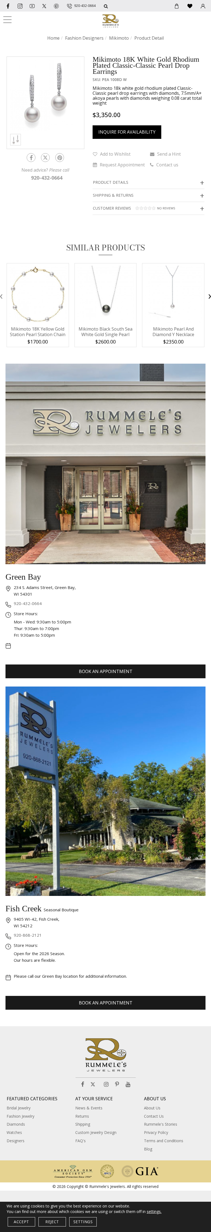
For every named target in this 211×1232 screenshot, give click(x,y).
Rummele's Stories (160, 1124)
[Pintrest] (59, 157)
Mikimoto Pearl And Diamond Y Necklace (173, 331)
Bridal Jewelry (18, 1108)
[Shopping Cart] (176, 5)
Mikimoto (119, 38)
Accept (21, 1221)
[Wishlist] (189, 5)
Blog (148, 1149)
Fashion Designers (84, 38)
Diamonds (16, 1124)
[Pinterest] (117, 1084)
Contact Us (154, 1116)
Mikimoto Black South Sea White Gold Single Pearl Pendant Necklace (105, 334)
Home (53, 38)
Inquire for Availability (127, 132)
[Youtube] (32, 5)
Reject (52, 1221)
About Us (152, 1108)
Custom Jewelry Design (95, 1132)
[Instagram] (106, 1084)
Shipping (82, 1124)
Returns (82, 1116)
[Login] (203, 5)
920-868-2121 (28, 935)
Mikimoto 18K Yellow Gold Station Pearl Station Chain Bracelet (37, 334)
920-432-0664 (28, 603)
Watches (14, 1132)
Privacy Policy (156, 1132)
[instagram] (20, 5)
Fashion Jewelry (20, 1116)
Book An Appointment (105, 671)
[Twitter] (44, 5)
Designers (15, 1140)
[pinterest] (56, 5)
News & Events (88, 1108)
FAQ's (80, 1140)
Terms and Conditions (163, 1140)
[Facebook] (7, 5)
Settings (83, 1221)
